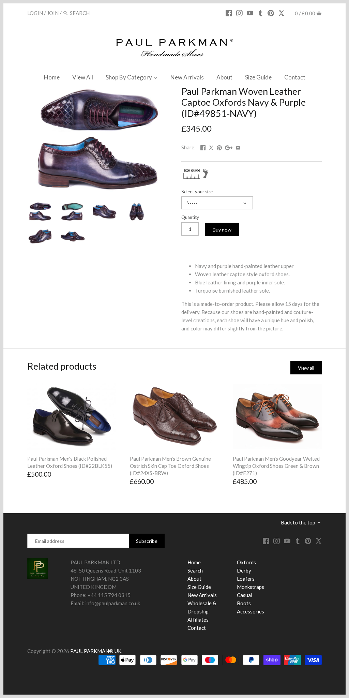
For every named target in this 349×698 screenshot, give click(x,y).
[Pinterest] (271, 12)
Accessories (250, 611)
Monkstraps (250, 587)
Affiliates (198, 620)
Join (53, 13)
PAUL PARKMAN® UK (95, 651)
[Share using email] (238, 147)
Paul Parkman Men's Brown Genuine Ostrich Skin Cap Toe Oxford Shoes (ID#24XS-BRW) (170, 466)
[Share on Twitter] (212, 147)
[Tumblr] (260, 12)
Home (194, 562)
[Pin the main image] (219, 147)
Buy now (222, 230)
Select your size (197, 191)
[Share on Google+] (229, 147)
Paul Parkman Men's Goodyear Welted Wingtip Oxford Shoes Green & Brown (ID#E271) (276, 466)
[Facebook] (229, 12)
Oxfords (246, 562)
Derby (244, 570)
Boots (244, 603)
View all (306, 368)
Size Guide (199, 587)
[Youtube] (250, 12)
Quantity (190, 217)
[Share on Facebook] (203, 147)
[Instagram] (239, 12)
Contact (196, 628)
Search (195, 570)
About (194, 579)
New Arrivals (202, 595)
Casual (244, 595)
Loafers (246, 579)
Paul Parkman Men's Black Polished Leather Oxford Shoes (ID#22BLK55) (69, 462)
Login (35, 13)
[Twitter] (281, 12)
